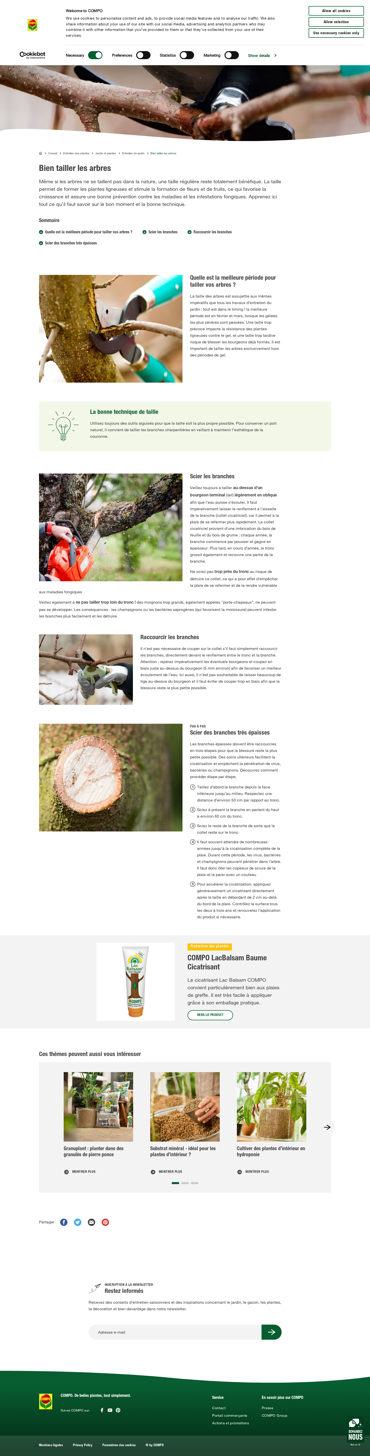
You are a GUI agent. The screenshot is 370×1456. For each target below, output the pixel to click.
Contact (219, 1408)
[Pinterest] (118, 1410)
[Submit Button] (272, 1332)
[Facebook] (102, 1410)
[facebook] (63, 1222)
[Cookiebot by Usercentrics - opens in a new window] (33, 55)
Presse (267, 1408)
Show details (259, 55)
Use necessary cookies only (336, 33)
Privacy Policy (82, 1445)
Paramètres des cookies (119, 1445)
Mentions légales (51, 1445)
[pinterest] (105, 1222)
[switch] (143, 55)
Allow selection (336, 22)
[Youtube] (110, 1410)
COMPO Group (274, 1415)
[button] (175, 1183)
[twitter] (77, 1222)
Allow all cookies (336, 11)
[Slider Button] (327, 1127)
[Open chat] (355, 1431)
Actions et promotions (230, 1423)
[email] (91, 1222)
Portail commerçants (229, 1415)
